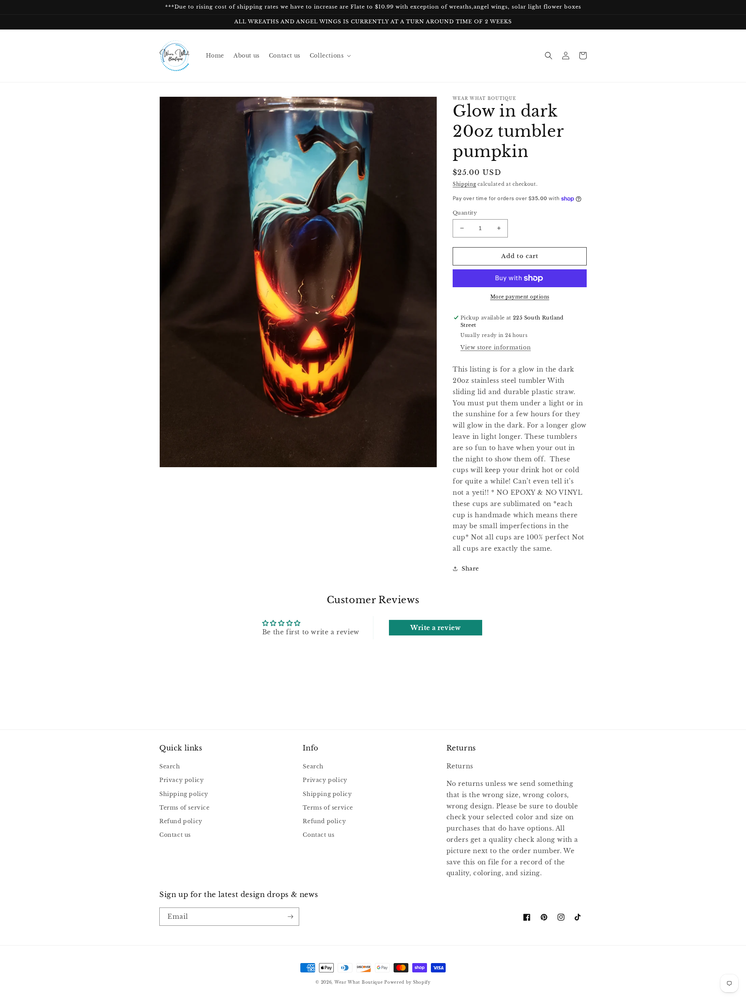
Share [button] (470, 568)
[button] (329, 55)
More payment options (519, 297)
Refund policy (180, 821)
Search (169, 766)
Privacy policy (181, 780)
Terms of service (184, 807)
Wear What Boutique (359, 982)
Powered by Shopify (407, 982)
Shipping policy (183, 794)
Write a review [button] (435, 628)
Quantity (465, 212)
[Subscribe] (290, 917)
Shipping (464, 184)
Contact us (175, 834)
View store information (495, 347)
